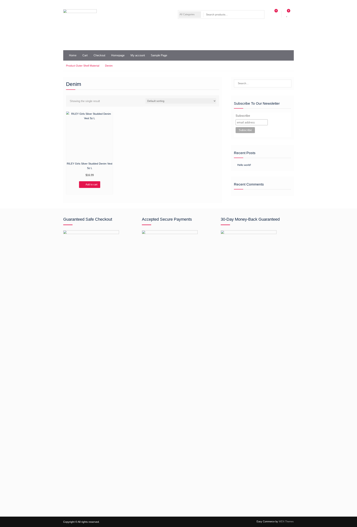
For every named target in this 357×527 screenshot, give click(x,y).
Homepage (118, 55)
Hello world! (244, 164)
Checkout (99, 55)
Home (72, 55)
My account (138, 55)
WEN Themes (286, 521)
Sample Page (159, 55)
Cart (85, 55)
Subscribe (243, 115)
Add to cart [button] (91, 184)
